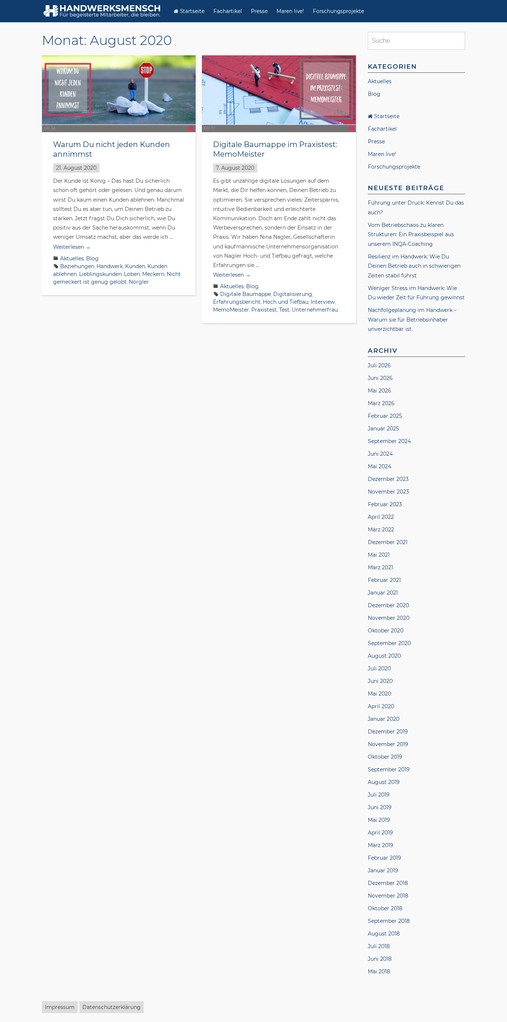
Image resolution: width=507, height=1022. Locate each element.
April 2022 (381, 517)
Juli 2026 (379, 365)
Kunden (135, 266)
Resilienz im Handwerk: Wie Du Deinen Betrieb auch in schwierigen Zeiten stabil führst (414, 266)
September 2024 (389, 441)
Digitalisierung (292, 294)
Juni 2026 (380, 378)
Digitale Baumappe (245, 294)
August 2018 (384, 933)
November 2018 (388, 895)
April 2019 (380, 832)
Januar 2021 (383, 592)
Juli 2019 (379, 794)
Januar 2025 (383, 428)
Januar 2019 (383, 870)
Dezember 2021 (388, 542)
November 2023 (388, 491)
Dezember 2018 (388, 883)
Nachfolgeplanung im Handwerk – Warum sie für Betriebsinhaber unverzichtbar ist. (412, 319)
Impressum (60, 1007)
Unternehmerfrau (315, 309)
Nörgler (139, 282)
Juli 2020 (379, 668)
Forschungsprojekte (338, 11)
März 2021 (380, 567)
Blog (92, 258)
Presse (259, 11)
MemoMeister (231, 309)
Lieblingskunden (100, 274)
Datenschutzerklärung (111, 1007)
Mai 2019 (379, 820)
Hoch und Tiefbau (285, 302)
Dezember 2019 (388, 731)
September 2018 (389, 921)
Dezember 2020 (388, 605)
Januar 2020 (383, 719)
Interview (323, 302)
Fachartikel (227, 11)
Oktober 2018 (385, 908)
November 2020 (388, 618)
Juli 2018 (379, 946)
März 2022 (381, 529)
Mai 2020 (379, 693)
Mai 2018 (379, 971)
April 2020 (381, 706)
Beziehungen (77, 266)
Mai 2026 (379, 390)
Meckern (153, 274)
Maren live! (290, 11)
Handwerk (110, 266)
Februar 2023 (385, 504)
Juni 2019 (380, 807)
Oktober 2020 (385, 630)
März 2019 (380, 845)
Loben (132, 274)
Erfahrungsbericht (237, 302)
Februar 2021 (384, 580)
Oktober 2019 (385, 757)
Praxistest (264, 309)
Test (284, 309)
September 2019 (389, 769)
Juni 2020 (380, 681)
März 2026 (381, 403)
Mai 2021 (379, 554)
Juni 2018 (380, 959)
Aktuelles (72, 258)
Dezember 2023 (388, 479)
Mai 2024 (379, 466)
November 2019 (388, 744)
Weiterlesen (72, 247)
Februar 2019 (384, 858)
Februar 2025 (385, 416)
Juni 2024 (380, 453)
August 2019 (384, 782)
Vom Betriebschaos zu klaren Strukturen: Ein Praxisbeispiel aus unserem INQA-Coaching (411, 234)
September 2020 (389, 643)
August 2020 (384, 655)
